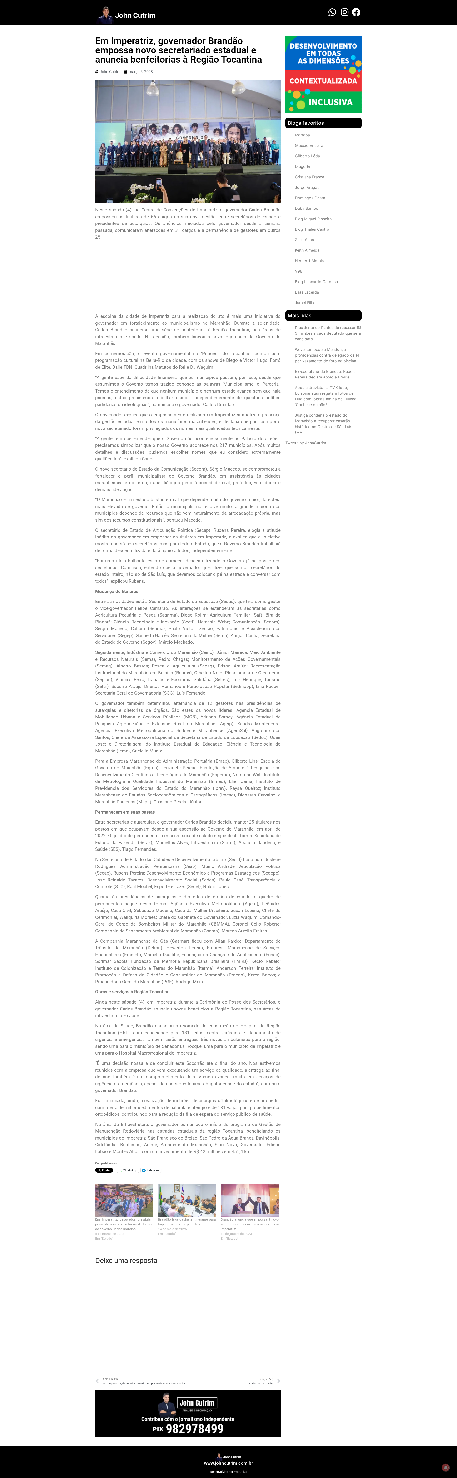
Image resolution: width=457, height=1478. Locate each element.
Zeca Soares (306, 239)
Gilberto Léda (307, 156)
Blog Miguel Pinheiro (313, 218)
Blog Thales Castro (312, 229)
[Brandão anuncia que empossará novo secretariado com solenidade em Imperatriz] (250, 1200)
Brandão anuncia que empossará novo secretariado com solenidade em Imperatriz (250, 1224)
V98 (298, 271)
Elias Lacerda (307, 292)
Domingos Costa (310, 197)
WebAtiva (240, 1471)
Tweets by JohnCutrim (305, 442)
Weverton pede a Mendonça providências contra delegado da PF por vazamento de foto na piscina (327, 355)
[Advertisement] (188, 277)
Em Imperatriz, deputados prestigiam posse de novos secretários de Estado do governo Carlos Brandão (124, 1224)
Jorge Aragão (307, 187)
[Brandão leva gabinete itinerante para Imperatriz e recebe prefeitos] (187, 1200)
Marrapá (302, 135)
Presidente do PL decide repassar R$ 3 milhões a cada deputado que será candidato (328, 333)
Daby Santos (306, 208)
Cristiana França (309, 176)
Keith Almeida (307, 250)
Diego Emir (305, 166)
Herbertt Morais (309, 260)
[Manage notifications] (446, 1467)
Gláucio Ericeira (309, 145)
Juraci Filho (305, 302)
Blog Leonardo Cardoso (316, 281)
